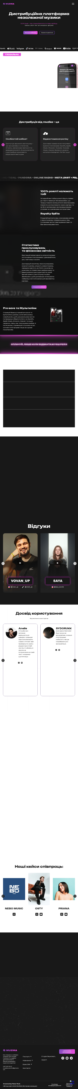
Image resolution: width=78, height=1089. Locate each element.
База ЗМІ (26, 1064)
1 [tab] (21, 164)
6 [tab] (36, 164)
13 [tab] (56, 164)
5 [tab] (33, 164)
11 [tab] (50, 164)
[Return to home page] (8, 4)
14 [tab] (51, 922)
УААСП (44, 1060)
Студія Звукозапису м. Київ (48, 1056)
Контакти (26, 1068)
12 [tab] (53, 164)
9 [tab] (44, 164)
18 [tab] (63, 922)
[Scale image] (20, 956)
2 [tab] (24, 164)
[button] (30, 32)
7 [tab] (39, 164)
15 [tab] (54, 922)
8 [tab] (41, 164)
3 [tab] (27, 164)
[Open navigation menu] (73, 4)
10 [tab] (47, 164)
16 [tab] (57, 922)
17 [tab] (60, 922)
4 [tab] (30, 164)
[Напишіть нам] (72, 1083)
